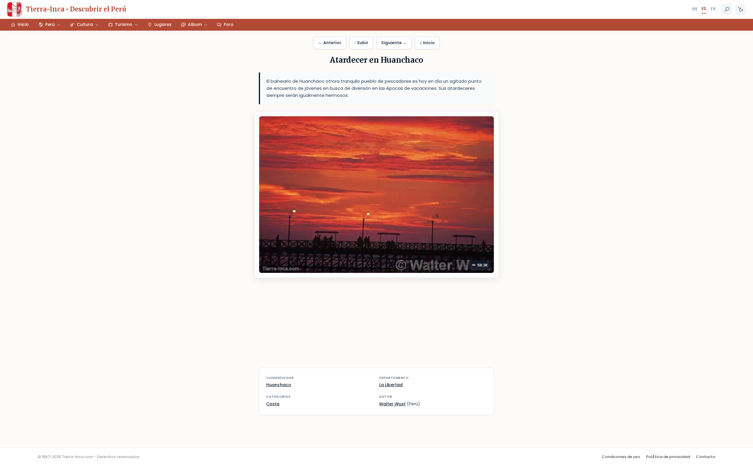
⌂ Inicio (427, 43)
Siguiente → (394, 43)
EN (694, 9)
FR (713, 9)
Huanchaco (278, 385)
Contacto (705, 457)
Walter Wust (392, 404)
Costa (272, 404)
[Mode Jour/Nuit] (740, 9)
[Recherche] (727, 9)
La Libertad (391, 385)
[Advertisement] (376, 326)
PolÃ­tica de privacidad (668, 457)
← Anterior (329, 43)
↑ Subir (361, 43)
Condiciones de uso (621, 457)
